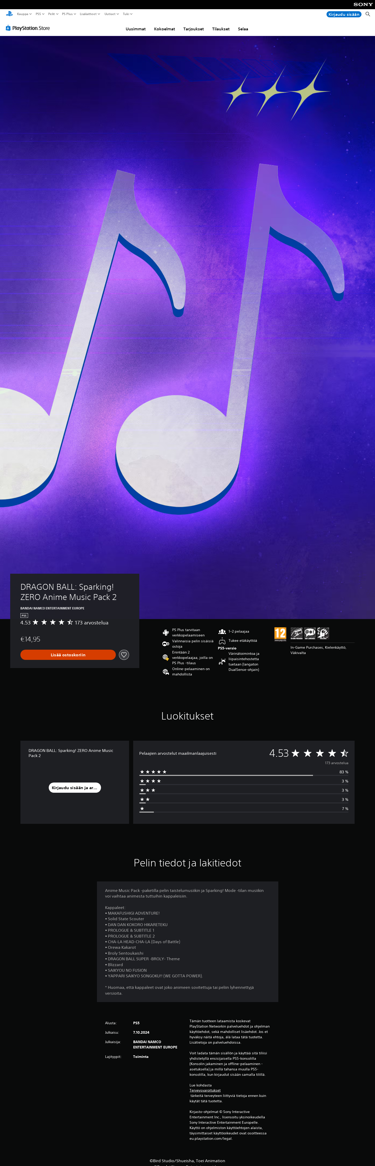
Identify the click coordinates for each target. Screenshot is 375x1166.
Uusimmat (136, 28)
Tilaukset (221, 28)
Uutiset (110, 14)
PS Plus (67, 14)
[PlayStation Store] (29, 28)
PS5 (38, 14)
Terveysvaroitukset (205, 1090)
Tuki (126, 14)
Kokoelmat (164, 28)
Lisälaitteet (88, 14)
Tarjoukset (193, 28)
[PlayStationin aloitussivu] (9, 14)
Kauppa (23, 14)
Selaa (243, 28)
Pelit (51, 14)
